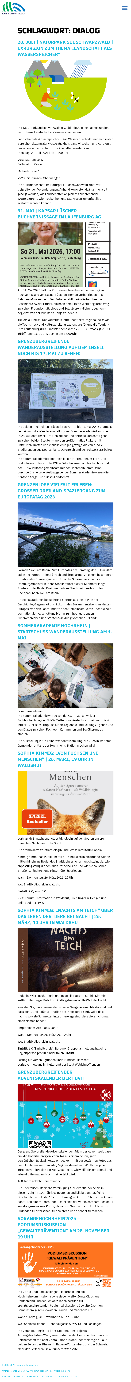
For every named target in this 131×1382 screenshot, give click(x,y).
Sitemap (63, 1376)
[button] (124, 8)
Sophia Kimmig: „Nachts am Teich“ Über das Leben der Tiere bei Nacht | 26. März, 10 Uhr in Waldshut (65, 916)
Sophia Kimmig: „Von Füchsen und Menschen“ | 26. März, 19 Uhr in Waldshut (58, 759)
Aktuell (18, 1376)
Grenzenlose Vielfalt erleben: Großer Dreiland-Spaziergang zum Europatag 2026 (61, 491)
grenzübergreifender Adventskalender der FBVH (51, 1075)
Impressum (32, 1376)
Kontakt (7, 1376)
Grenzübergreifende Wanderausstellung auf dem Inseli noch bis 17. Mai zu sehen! (61, 347)
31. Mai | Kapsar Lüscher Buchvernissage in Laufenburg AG (59, 214)
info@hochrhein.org (60, 1370)
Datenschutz (48, 1376)
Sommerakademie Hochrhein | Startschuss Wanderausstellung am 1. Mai (65, 632)
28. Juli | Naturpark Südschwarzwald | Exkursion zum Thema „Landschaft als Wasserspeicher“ (65, 48)
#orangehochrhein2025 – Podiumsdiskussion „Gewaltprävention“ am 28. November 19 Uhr (63, 1228)
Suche (73, 1376)
